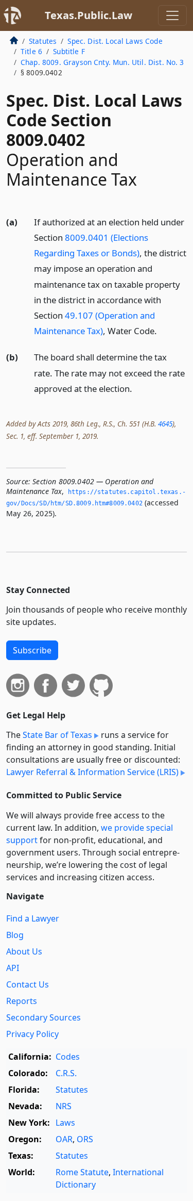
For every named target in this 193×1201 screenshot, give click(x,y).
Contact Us (27, 984)
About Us (24, 951)
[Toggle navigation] (172, 15)
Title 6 (31, 51)
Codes (68, 1056)
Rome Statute (82, 1172)
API (12, 968)
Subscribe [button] (32, 650)
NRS (64, 1106)
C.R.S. (66, 1073)
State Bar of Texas (57, 735)
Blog (15, 935)
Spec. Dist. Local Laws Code (114, 41)
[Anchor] (163, 330)
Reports (21, 1001)
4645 (165, 424)
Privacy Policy (32, 1034)
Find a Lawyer (32, 918)
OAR (64, 1139)
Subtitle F (69, 51)
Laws (65, 1122)
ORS (85, 1139)
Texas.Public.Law (88, 15)
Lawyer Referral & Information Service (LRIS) (92, 772)
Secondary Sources (43, 1017)
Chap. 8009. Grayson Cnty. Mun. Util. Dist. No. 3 (102, 62)
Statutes (43, 41)
